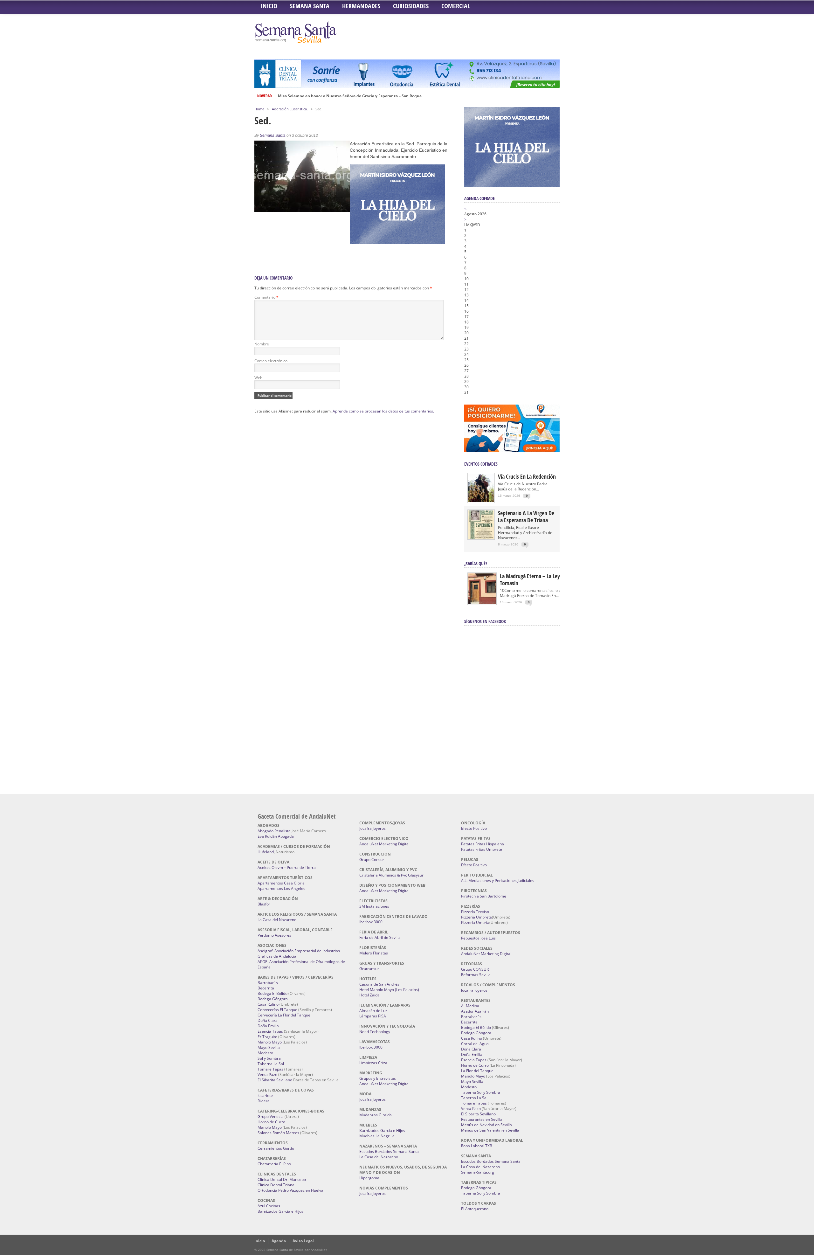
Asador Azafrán (475, 1011)
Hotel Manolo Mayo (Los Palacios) (389, 989)
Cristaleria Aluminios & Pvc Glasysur (391, 875)
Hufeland (266, 852)
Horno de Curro (271, 1122)
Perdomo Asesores (274, 935)
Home (259, 109)
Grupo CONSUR (475, 969)
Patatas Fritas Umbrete (481, 849)
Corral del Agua (475, 1043)
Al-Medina (470, 1006)
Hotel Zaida (369, 995)
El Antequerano (474, 1208)
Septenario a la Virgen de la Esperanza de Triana (526, 516)
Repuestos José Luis (478, 938)
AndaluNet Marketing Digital (384, 844)
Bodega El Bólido (272, 993)
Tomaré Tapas (270, 1069)
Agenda (279, 1241)
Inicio (269, 6)
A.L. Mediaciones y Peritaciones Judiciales (497, 880)
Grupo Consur (371, 859)
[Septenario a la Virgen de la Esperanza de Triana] (481, 537)
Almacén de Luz (373, 1010)
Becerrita (266, 988)
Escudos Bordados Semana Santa (389, 1151)
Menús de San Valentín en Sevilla (490, 1130)
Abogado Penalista (274, 831)
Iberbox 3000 (371, 922)
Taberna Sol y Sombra (480, 1092)
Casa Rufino (268, 1004)
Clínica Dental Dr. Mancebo (282, 1179)
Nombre (261, 344)
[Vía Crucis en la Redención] (481, 500)
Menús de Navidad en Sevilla (486, 1124)
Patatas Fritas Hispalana (482, 844)
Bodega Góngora (273, 999)
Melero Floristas (373, 953)
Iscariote (265, 1095)
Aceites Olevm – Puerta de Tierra (287, 867)
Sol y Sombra (269, 1058)
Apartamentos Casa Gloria (281, 883)
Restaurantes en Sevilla (481, 1119)
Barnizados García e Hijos (280, 1211)
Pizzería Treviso (475, 911)
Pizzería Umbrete (476, 917)
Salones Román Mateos (278, 1132)
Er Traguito (267, 1036)
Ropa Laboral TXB (476, 1145)
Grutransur (369, 968)
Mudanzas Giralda (375, 1115)
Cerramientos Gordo (276, 1148)
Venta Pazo (267, 1074)
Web (258, 377)
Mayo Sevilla (269, 1047)
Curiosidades (411, 6)
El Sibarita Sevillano (275, 1080)
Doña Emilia (268, 1026)
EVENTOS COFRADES (481, 464)
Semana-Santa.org (477, 1172)
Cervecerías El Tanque (277, 1009)
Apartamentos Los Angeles (281, 888)
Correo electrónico (270, 361)
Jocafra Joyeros (372, 828)
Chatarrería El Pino (274, 1164)
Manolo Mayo (270, 1042)
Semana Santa (309, 6)
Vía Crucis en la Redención (527, 476)
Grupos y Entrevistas (377, 1078)
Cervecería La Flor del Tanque (284, 1015)
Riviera (264, 1101)
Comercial (455, 6)
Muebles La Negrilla (377, 1136)
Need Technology (374, 1031)
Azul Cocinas (269, 1206)
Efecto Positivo (474, 828)
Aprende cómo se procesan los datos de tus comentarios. (383, 411)
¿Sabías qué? (475, 563)
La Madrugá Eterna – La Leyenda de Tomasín (539, 579)
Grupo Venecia (271, 1116)
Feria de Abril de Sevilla (380, 937)
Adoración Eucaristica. (290, 109)
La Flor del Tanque (477, 1070)
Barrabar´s (268, 982)
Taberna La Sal (271, 1063)
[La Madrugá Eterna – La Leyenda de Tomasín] (482, 603)
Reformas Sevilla (476, 974)
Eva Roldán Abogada (276, 836)
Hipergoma (369, 1178)
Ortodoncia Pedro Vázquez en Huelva (290, 1190)
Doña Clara (268, 1020)
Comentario (266, 297)
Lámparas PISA (372, 1016)
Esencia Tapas (270, 1031)
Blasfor (264, 904)
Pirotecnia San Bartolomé (483, 896)
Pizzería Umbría (475, 922)
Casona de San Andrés (379, 984)
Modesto (265, 1053)
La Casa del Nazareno (277, 919)
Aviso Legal (303, 1241)
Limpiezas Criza (373, 1062)
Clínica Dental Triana (276, 1185)
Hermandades (361, 6)
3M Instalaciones (374, 906)
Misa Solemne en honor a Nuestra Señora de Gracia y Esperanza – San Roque (350, 96)
